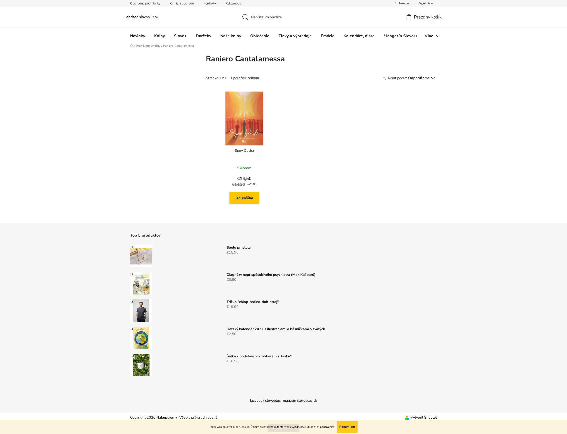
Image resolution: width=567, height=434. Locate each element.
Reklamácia (233, 3)
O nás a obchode (182, 3)
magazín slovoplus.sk (300, 400)
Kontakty (209, 3)
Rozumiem (347, 427)
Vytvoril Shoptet (424, 417)
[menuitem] (137, 35)
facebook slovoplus (265, 400)
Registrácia (425, 3)
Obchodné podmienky (145, 3)
